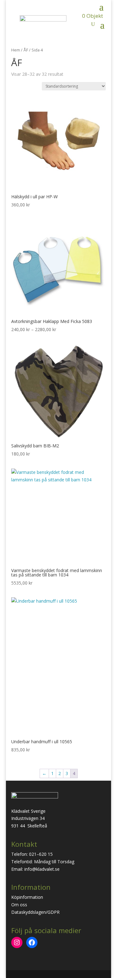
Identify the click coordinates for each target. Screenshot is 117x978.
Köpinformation (27, 897)
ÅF (25, 50)
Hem (15, 50)
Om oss (19, 905)
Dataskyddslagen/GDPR (35, 912)
